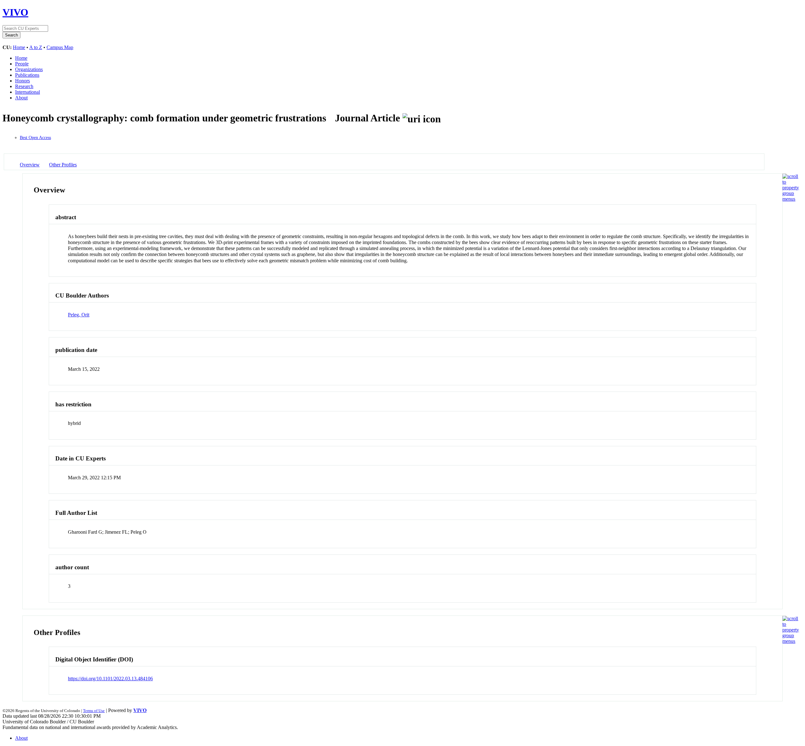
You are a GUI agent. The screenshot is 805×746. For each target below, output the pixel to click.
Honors (22, 80)
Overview (30, 164)
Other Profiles (63, 164)
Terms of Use (94, 710)
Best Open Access (35, 137)
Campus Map (60, 47)
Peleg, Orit (78, 314)
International (27, 92)
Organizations (29, 69)
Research (24, 86)
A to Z (35, 47)
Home (19, 47)
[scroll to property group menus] (790, 199)
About (21, 97)
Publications (27, 75)
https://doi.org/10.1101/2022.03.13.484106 (110, 678)
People (22, 63)
